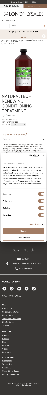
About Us (6, 335)
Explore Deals (8, 357)
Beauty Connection (10, 374)
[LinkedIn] (27, 289)
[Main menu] (4, 25)
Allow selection (23, 238)
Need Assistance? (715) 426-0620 (23, 2)
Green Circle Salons (10, 371)
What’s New (7, 364)
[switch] (41, 201)
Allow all (23, 231)
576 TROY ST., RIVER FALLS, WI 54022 (25, 263)
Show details (35, 224)
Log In (4, 20)
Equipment (7, 352)
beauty (35, 6)
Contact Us (7, 308)
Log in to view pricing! (14, 134)
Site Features (7, 322)
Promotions (7, 361)
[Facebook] (4, 289)
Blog (4, 342)
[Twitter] (19, 289)
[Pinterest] (34, 289)
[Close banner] (43, 156)
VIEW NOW (34, 32)
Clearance (6, 367)
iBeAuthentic (26, 385)
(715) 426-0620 (25, 268)
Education (6, 345)
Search (44, 26)
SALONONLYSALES (12, 6)
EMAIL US (26, 259)
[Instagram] (12, 289)
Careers (5, 338)
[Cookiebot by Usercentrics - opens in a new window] (29, 155)
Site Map (6, 325)
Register (11, 20)
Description (7, 139)
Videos (5, 349)
